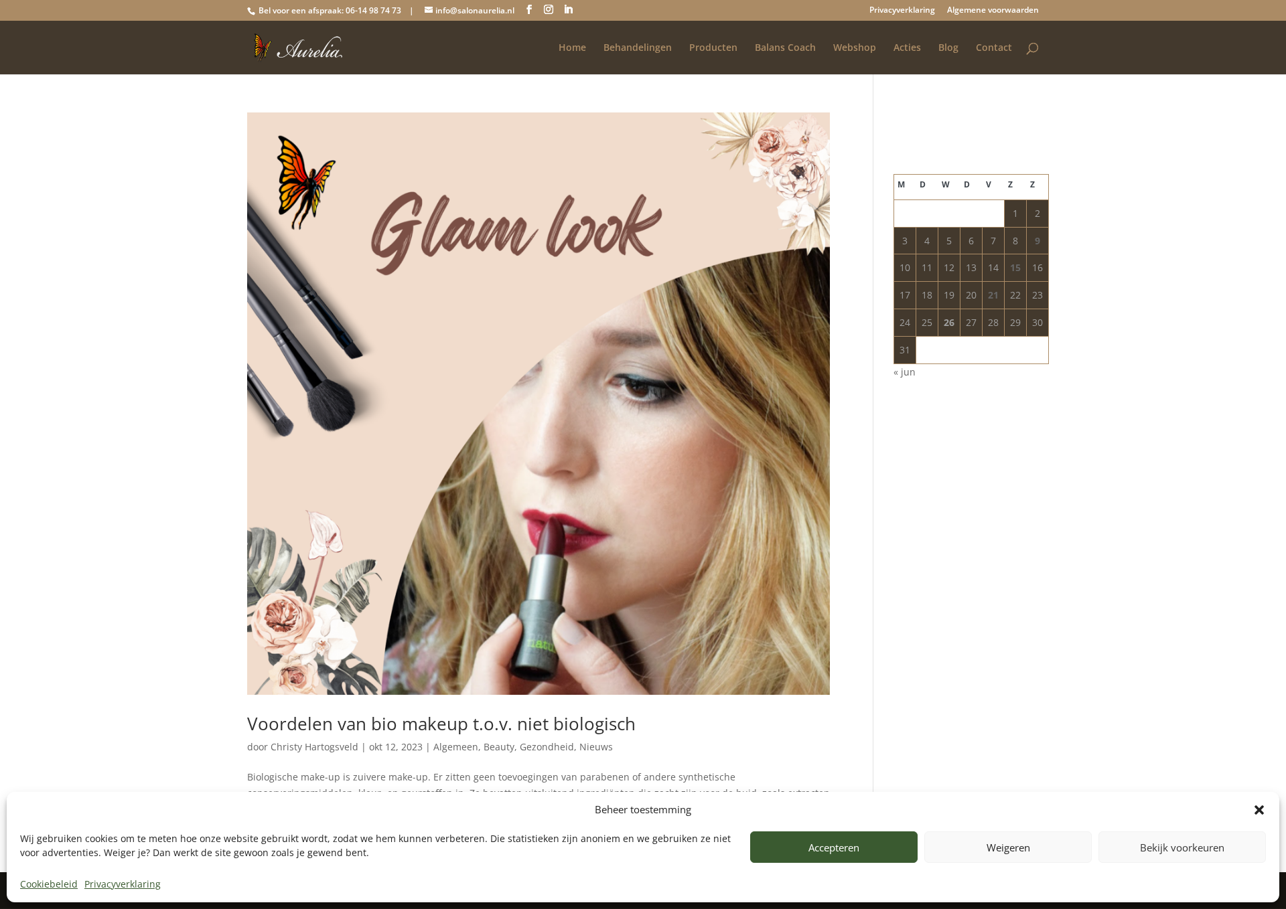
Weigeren (1008, 847)
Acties (907, 48)
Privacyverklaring (122, 884)
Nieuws (596, 746)
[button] (1259, 810)
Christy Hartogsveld (314, 746)
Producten (713, 48)
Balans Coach (785, 48)
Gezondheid (547, 746)
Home (572, 48)
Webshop (854, 48)
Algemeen (455, 746)
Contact (994, 48)
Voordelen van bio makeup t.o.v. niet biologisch (441, 724)
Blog (948, 48)
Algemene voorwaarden (993, 10)
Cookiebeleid (49, 884)
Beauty (499, 746)
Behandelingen (637, 48)
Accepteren (833, 847)
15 (1015, 267)
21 (993, 294)
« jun (905, 371)
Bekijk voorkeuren (1182, 847)
